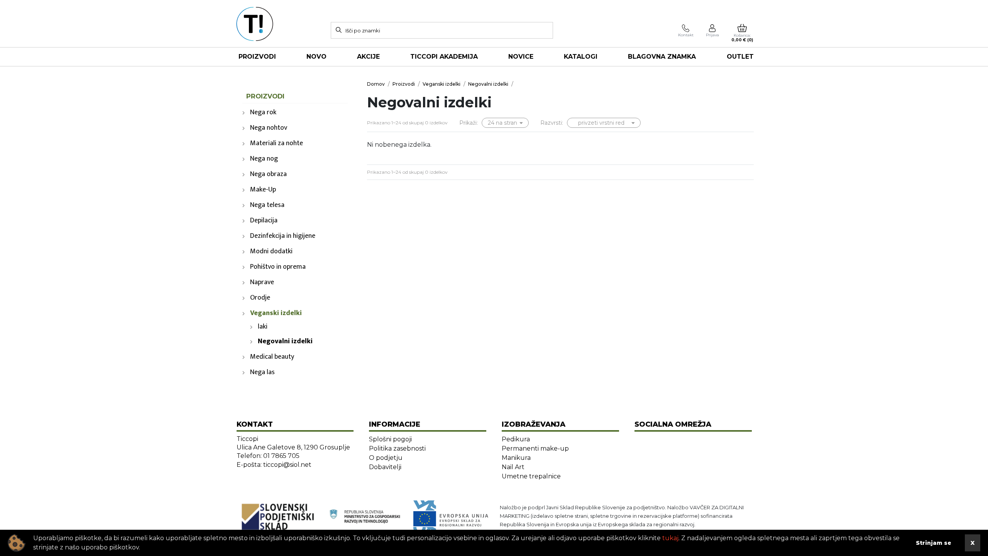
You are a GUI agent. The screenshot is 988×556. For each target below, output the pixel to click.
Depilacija (263, 220)
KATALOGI (580, 56)
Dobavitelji (385, 467)
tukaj (670, 538)
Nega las (262, 372)
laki (262, 326)
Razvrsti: (551, 122)
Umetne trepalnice (531, 476)
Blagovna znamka (662, 56)
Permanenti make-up (535, 448)
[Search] (338, 29)
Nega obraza (268, 174)
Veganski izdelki (276, 313)
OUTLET (740, 56)
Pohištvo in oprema (278, 267)
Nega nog (264, 158)
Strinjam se (933, 542)
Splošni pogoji (390, 439)
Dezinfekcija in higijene (282, 236)
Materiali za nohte (276, 143)
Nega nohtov (268, 128)
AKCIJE (368, 56)
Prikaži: (468, 122)
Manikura (516, 457)
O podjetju (386, 457)
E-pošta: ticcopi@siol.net (274, 464)
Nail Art (513, 467)
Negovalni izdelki (285, 341)
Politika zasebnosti (397, 448)
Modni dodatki (271, 251)
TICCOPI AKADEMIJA (444, 56)
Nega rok (263, 112)
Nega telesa (267, 205)
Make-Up (263, 189)
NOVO (316, 56)
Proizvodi (257, 56)
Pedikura (516, 439)
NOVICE (520, 56)
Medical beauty (272, 357)
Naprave (262, 282)
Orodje (260, 297)
